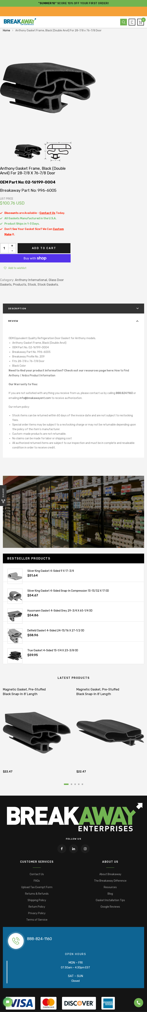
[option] (73, 88)
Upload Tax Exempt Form (36, 887)
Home (6, 30)
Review (13, 321)
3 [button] (75, 784)
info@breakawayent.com (35, 398)
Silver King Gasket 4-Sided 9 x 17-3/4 (50, 571)
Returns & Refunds (37, 893)
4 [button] (78, 784)
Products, (20, 284)
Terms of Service (36, 919)
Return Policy (37, 906)
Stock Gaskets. (48, 284)
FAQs (37, 880)
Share (3, 492)
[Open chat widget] (7, 1002)
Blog (110, 893)
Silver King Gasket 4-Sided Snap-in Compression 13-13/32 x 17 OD (68, 590)
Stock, (32, 284)
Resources (110, 887)
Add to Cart (44, 248)
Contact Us (37, 874)
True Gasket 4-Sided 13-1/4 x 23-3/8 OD (52, 650)
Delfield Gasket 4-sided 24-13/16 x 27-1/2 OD (55, 630)
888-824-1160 (39, 938)
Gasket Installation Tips (110, 900)
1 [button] (66, 784)
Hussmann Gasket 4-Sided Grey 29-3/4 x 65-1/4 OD (59, 610)
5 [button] (82, 784)
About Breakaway (110, 874)
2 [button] (71, 784)
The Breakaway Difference (110, 880)
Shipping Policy (37, 900)
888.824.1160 (124, 393)
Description (17, 308)
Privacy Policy (37, 913)
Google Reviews (110, 906)
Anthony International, (31, 280)
